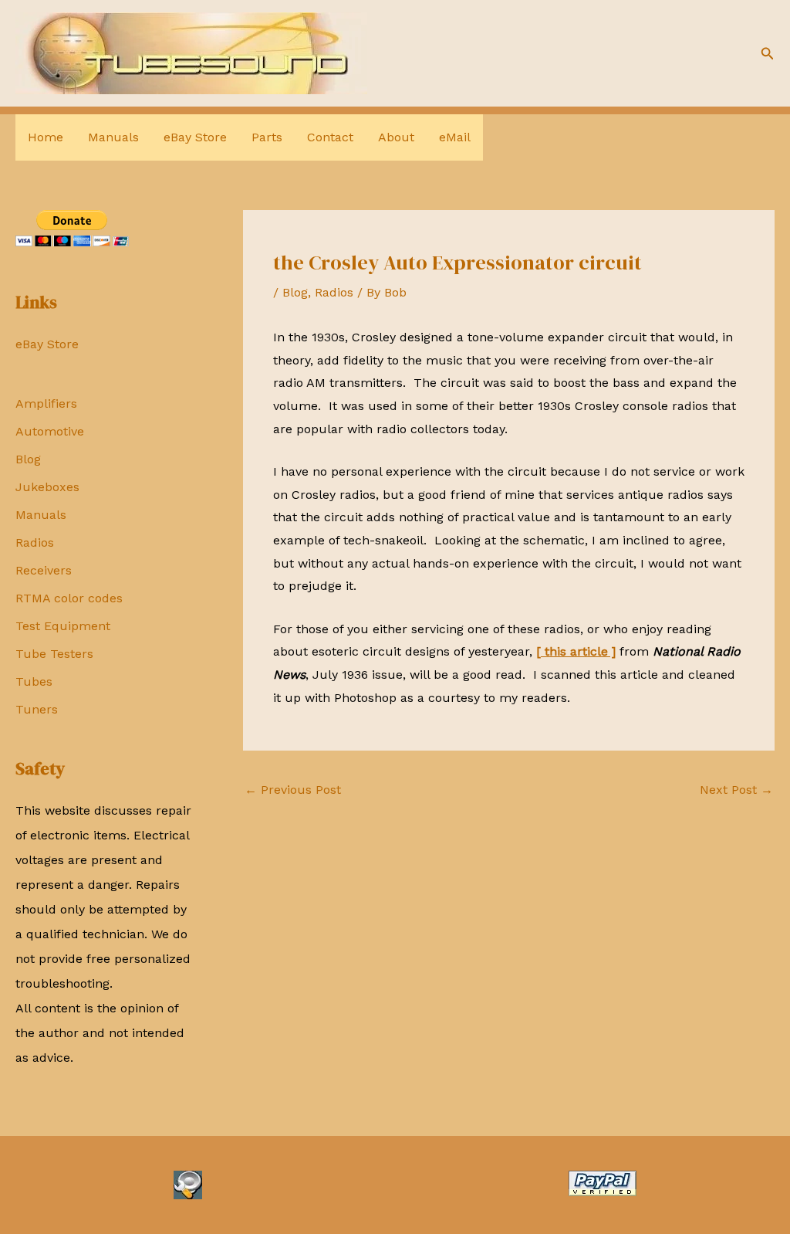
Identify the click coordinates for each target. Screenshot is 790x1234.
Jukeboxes (47, 487)
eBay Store (195, 137)
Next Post (736, 789)
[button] (768, 53)
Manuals (113, 137)
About (396, 137)
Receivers (43, 570)
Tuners (36, 709)
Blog (28, 459)
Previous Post (293, 789)
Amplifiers (46, 403)
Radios (34, 542)
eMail (455, 137)
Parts (267, 137)
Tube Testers (54, 653)
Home (45, 137)
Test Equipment (62, 626)
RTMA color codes (69, 598)
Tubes (33, 681)
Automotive (49, 431)
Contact (330, 137)
